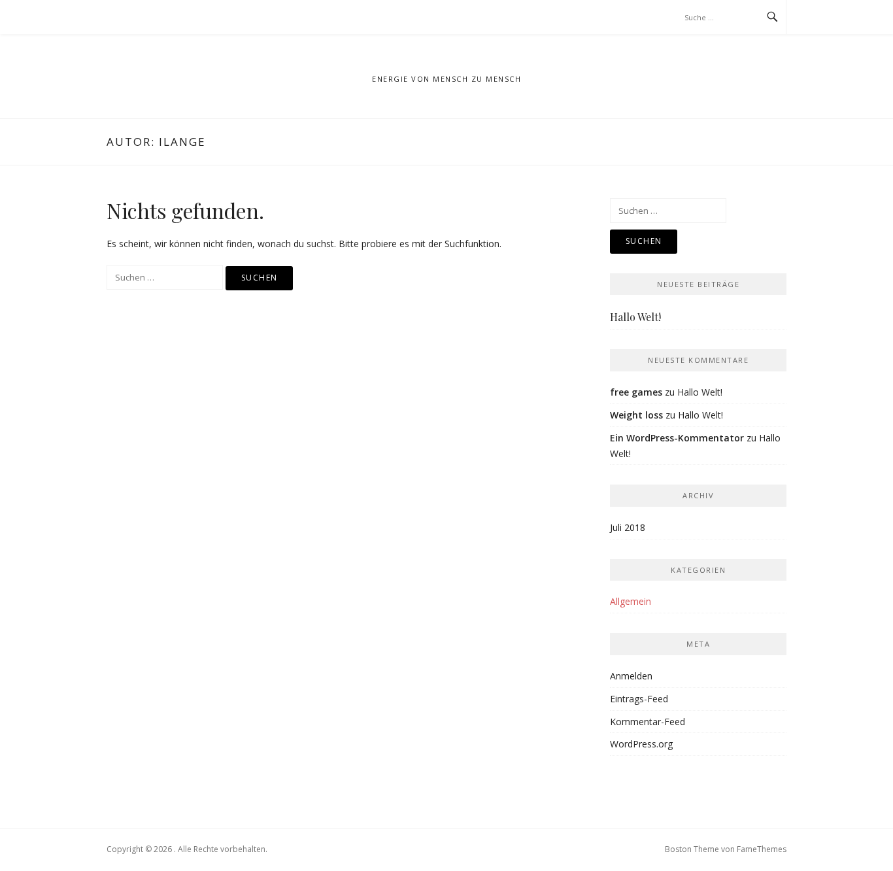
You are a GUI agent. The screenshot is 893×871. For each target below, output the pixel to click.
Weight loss (636, 415)
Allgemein (630, 601)
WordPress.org (641, 744)
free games (636, 392)
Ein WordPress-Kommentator (677, 438)
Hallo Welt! (635, 317)
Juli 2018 (627, 527)
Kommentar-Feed (647, 721)
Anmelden (631, 676)
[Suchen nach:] (166, 277)
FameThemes (761, 849)
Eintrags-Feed (639, 698)
